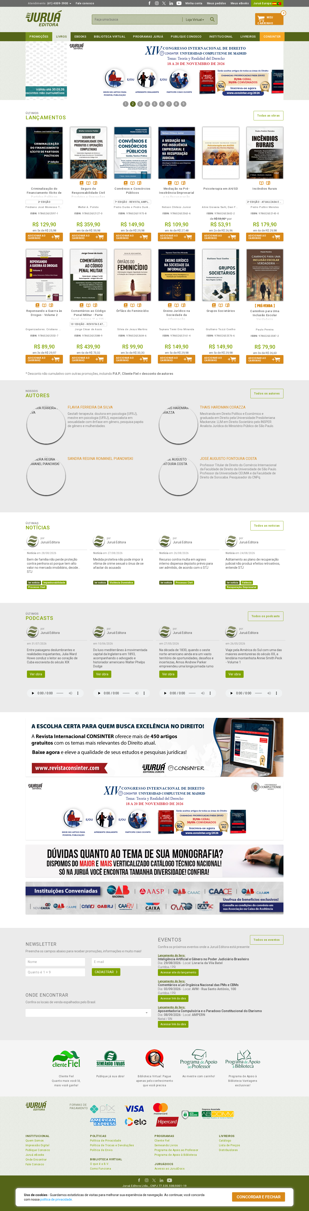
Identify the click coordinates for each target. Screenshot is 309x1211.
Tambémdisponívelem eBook (81, 183)
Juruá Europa (262, 3)
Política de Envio (101, 1150)
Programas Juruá (148, 36)
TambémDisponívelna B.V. (88, 183)
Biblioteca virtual (109, 36)
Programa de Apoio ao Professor (176, 1150)
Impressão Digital (37, 1145)
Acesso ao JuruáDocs (169, 1168)
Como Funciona (100, 1168)
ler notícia (34, 582)
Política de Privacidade (105, 1140)
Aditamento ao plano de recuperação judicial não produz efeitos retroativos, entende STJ (253, 563)
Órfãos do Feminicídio (132, 311)
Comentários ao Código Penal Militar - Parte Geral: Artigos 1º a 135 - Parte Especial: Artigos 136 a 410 (88, 319)
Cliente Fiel (162, 1140)
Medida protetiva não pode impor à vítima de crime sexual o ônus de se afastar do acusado (118, 563)
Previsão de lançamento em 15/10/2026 (265, 305)
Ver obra (36, 674)
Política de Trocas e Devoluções (112, 1145)
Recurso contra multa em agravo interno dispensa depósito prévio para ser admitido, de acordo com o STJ (186, 563)
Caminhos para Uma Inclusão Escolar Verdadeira (264, 315)
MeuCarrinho (265, 20)
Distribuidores (228, 1150)
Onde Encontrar (36, 1159)
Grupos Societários (221, 311)
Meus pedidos (216, 3)
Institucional (221, 36)
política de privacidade (56, 1199)
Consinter (272, 36)
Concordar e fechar (258, 1196)
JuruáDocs (163, 1164)
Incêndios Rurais (264, 188)
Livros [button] (61, 36)
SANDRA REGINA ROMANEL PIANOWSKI (100, 458)
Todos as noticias (267, 525)
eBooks (80, 36)
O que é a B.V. (99, 1164)
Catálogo (225, 1140)
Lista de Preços (229, 1145)
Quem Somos (35, 1140)
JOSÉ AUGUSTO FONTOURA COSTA (228, 458)
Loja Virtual (194, 19)
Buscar (212, 19)
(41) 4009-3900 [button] (48, 3)
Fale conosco (85, 3)
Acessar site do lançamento (178, 972)
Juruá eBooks (35, 1154)
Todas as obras (268, 115)
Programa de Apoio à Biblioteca (175, 1154)
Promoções (38, 36)
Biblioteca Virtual (106, 1159)
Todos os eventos (267, 939)
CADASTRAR (104, 972)
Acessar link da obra (173, 998)
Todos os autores (267, 393)
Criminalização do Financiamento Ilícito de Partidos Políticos (44, 192)
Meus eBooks (240, 3)
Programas (164, 1136)
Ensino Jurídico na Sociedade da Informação (176, 315)
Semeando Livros (166, 1145)
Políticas (98, 1136)
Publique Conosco (186, 36)
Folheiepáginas (95, 183)
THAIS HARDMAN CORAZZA (222, 407)
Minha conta (193, 3)
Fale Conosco (35, 1164)
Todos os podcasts (266, 616)
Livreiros (248, 36)
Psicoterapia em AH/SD (220, 188)
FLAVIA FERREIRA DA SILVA (90, 407)
